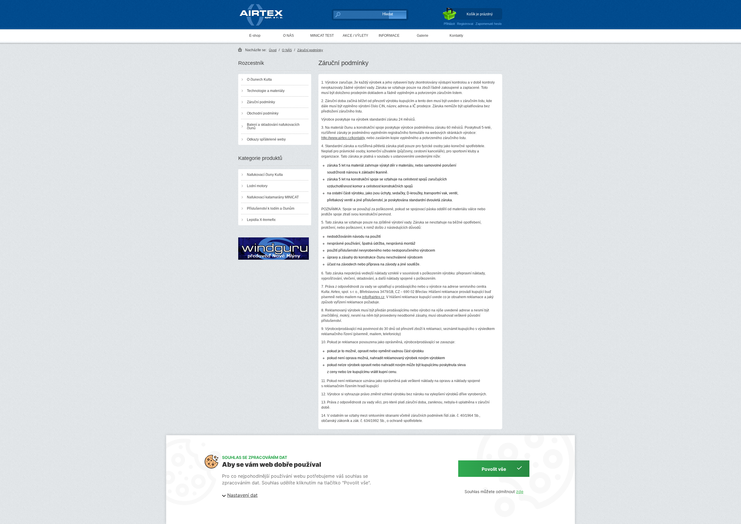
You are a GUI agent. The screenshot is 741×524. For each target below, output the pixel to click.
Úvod (272, 50)
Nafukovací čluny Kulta (265, 175)
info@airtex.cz (373, 297)
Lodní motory (257, 186)
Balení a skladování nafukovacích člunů (273, 126)
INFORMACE (389, 36)
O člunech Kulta (259, 80)
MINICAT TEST (322, 36)
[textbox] (354, 14)
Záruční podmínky (310, 50)
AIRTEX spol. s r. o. (265, 5)
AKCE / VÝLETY (355, 36)
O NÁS (288, 36)
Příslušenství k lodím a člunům (270, 208)
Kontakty (456, 36)
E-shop (255, 36)
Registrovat (465, 23)
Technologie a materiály (266, 91)
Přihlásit (449, 23)
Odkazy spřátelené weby (266, 139)
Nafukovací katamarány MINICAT (273, 197)
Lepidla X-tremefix (261, 220)
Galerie (422, 36)
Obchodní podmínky (262, 113)
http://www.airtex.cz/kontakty (343, 138)
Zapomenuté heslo (489, 23)
